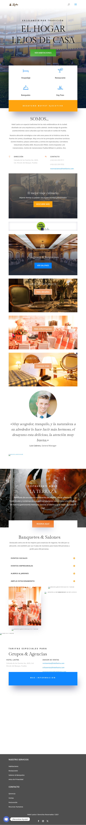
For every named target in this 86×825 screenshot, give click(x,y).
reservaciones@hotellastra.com (62, 169)
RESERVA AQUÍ (43, 524)
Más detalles (42, 291)
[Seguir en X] (47, 821)
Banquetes (25, 95)
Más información (43, 328)
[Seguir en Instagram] (43, 821)
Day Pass (60, 95)
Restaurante (60, 78)
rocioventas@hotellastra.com (53, 663)
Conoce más (43, 365)
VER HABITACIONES (43, 53)
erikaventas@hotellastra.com (53, 667)
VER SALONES (43, 265)
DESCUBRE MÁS (43, 204)
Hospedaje (25, 78)
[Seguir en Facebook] (38, 821)
